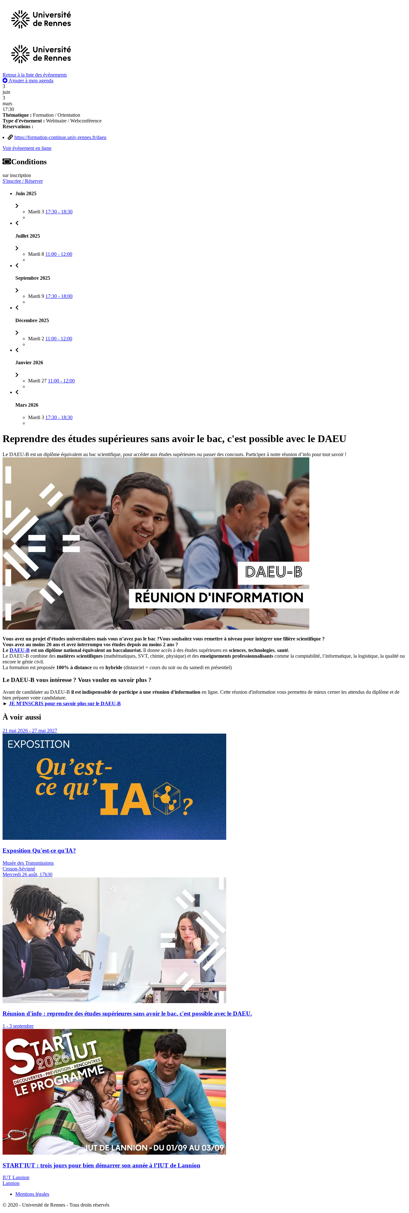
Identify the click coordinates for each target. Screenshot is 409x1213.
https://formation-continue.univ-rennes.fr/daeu (60, 137)
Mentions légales (32, 1194)
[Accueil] (41, 69)
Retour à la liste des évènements (35, 75)
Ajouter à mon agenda (30, 80)
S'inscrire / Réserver (23, 181)
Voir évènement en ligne (27, 148)
